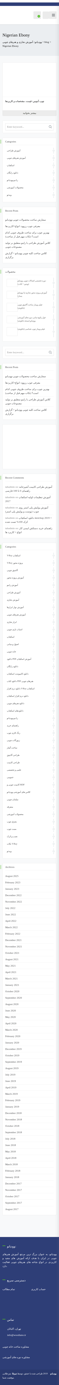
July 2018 (10, 1138)
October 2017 (12, 1196)
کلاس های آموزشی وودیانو (18, 792)
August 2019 (12, 1068)
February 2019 (12, 1100)
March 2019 (11, 1094)
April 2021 (10, 972)
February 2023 (12, 882)
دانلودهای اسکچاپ (15, 711)
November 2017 (13, 1190)
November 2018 (13, 1119)
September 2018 (13, 1132)
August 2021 (12, 959)
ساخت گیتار (12, 747)
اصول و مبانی (13, 644)
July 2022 (10, 908)
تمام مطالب (8, 1289)
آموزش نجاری (13, 600)
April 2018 (10, 1158)
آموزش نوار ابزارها (15, 607)
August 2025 (12, 876)
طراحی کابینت (13, 762)
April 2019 (10, 1087)
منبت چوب (11, 829)
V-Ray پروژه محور (15, 563)
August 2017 (12, 1209)
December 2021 (13, 940)
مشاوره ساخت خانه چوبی (15, 1346)
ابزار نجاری (12, 622)
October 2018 (12, 1126)
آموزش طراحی (13, 150)
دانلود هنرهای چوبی (15, 703)
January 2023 (12, 889)
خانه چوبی (11, 651)
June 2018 (10, 1145)
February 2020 (12, 1036)
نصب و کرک (12, 836)
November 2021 (13, 946)
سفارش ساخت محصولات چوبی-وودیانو (25, 219)
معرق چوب (12, 821)
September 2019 (13, 1062)
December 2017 (13, 1183)
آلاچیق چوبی (12, 570)
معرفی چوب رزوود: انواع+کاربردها (22, 226)
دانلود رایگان (12, 173)
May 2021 (10, 965)
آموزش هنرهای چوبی (16, 158)
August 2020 (12, 1004)
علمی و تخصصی (14, 770)
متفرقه (10, 807)
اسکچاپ (10, 165)
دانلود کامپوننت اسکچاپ (18, 674)
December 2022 (13, 895)
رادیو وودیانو (12, 180)
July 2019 (10, 1074)
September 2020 (13, 997)
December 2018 (13, 1113)
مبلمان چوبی (12, 799)
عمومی (10, 777)
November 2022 (13, 901)
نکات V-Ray (12, 844)
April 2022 (10, 921)
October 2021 (12, 953)
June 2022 (10, 914)
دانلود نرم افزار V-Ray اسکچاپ (21, 688)
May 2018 (10, 1151)
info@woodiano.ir (16, 1335)
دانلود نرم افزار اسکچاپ (18, 696)
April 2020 (10, 1023)
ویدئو (9, 195)
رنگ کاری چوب (13, 733)
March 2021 (11, 978)
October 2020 (12, 991)
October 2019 (12, 1055)
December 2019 (13, 1049)
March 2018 (11, 1164)
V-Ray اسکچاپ (13, 555)
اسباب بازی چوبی (14, 629)
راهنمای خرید (13, 725)
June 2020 (10, 1010)
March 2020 (11, 1030)
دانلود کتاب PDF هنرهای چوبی (20, 681)
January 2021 (12, 985)
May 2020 (10, 1017)
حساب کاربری (38, 1289)
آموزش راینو (12, 585)
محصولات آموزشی (15, 187)
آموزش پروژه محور (15, 577)
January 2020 (12, 1042)
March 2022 (11, 927)
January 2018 (12, 1177)
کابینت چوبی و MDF (16, 784)
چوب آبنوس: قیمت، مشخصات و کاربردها (24, 101)
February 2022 (12, 933)
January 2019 (12, 1106)
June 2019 (10, 1081)
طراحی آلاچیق (13, 755)
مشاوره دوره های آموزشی (16, 1357)
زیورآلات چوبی (13, 740)
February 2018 (12, 1170)
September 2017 (13, 1203)
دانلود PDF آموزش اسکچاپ (19, 659)
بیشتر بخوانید (29, 113)
